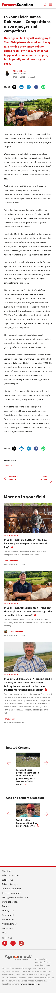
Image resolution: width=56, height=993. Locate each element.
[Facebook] (13, 943)
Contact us (7, 928)
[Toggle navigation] (50, 5)
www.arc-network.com (29, 984)
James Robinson (15, 631)
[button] (45, 5)
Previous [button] (9, 763)
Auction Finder (9, 923)
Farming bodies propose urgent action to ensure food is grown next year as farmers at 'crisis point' (27, 777)
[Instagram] (21, 943)
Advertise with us (10, 875)
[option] (28, 769)
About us (6, 871)
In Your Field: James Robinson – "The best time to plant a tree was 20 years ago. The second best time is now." (28, 611)
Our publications (10, 901)
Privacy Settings (10, 884)
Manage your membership (15, 897)
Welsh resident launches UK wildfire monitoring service (26, 823)
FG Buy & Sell (8, 910)
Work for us (7, 879)
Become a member (11, 893)
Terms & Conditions (11, 888)
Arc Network (8, 919)
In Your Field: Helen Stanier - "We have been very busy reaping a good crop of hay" (26, 543)
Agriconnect (8, 915)
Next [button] (46, 763)
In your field (8, 465)
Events (5, 906)
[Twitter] (4, 943)
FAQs (4, 932)
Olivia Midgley (19, 71)
